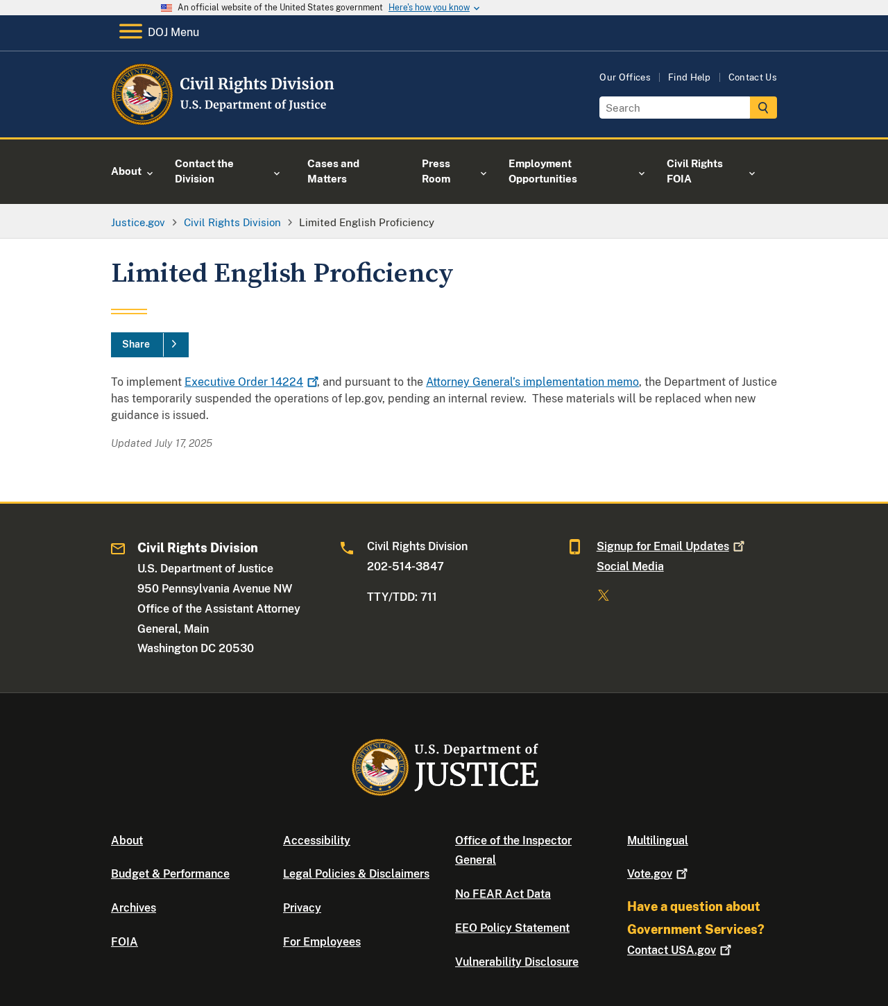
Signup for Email (663, 546)
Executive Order (244, 382)
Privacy (302, 907)
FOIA (124, 941)
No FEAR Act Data (503, 894)
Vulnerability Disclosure (517, 962)
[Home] (223, 121)
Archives (133, 907)
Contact (671, 950)
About (127, 840)
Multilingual (657, 840)
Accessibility (316, 840)
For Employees (322, 941)
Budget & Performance (170, 873)
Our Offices (625, 77)
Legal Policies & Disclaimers (356, 873)
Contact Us (752, 77)
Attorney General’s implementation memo (532, 382)
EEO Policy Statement (512, 928)
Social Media (630, 566)
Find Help (689, 77)
